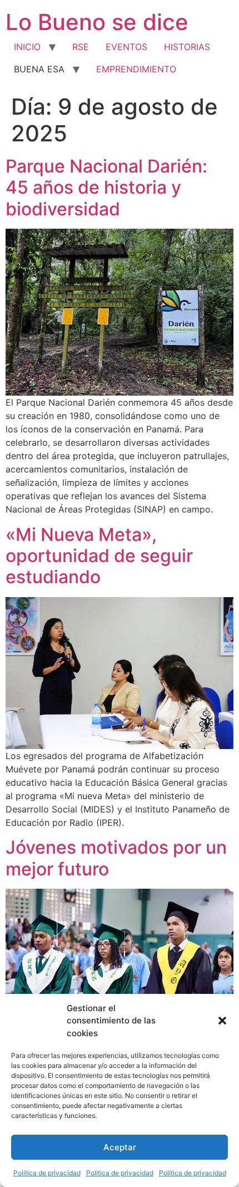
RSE (80, 46)
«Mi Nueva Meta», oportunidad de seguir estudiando (99, 556)
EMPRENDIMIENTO (136, 69)
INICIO (27, 46)
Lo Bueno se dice (97, 22)
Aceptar (119, 1147)
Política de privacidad (47, 1173)
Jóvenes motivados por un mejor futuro (116, 857)
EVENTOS (126, 46)
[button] (222, 1020)
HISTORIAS (187, 46)
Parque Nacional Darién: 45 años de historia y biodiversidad (106, 187)
